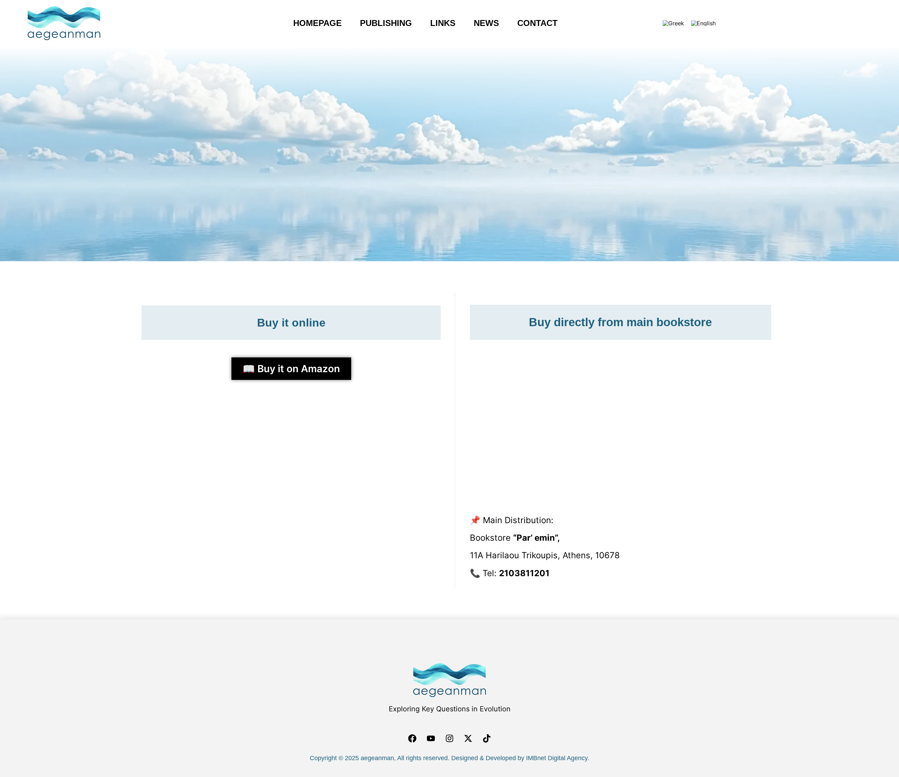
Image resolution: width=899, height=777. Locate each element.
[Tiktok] (486, 738)
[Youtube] (430, 738)
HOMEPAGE (305, 23)
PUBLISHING (374, 23)
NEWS (498, 23)
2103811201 (524, 573)
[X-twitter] (468, 738)
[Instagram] (449, 738)
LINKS (442, 23)
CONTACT (549, 23)
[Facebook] (412, 738)
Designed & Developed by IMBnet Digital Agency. (520, 758)
